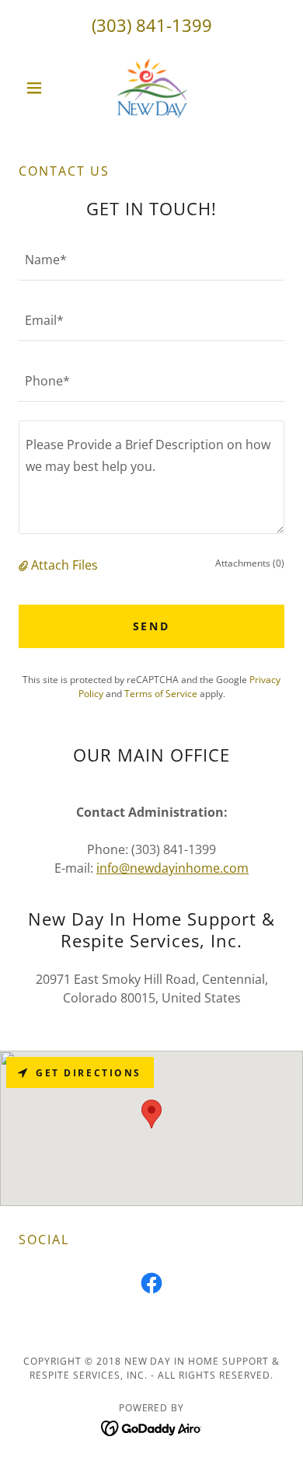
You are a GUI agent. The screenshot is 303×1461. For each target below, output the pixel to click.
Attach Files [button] (64, 565)
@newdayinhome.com (184, 868)
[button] (38, 87)
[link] (152, 88)
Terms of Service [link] (160, 693)
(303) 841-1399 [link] (152, 25)
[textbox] (151, 260)
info (107, 868)
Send (152, 626)
